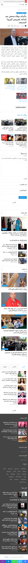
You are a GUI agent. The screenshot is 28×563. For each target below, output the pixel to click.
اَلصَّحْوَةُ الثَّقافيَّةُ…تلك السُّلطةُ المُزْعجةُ (18, 240)
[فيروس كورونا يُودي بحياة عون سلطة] (21, 96)
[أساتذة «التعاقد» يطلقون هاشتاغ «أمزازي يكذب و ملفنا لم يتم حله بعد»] (22, 541)
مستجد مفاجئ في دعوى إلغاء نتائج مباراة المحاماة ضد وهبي (10, 393)
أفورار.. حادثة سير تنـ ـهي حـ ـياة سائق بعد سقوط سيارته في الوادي (21, 144)
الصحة (19, 471)
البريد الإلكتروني (23, 184)
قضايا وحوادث (19, 13)
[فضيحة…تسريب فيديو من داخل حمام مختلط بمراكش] (22, 439)
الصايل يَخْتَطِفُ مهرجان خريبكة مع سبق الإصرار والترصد (9, 533)
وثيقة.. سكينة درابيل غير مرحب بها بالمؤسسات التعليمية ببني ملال (9, 379)
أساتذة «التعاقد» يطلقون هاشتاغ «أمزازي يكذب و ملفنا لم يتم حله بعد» (10, 540)
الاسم (25, 178)
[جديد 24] (21, 4)
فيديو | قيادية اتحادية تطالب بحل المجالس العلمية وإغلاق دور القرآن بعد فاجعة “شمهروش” (9, 246)
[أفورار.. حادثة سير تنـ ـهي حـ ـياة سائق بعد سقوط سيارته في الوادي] (21, 137)
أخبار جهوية (17, 468)
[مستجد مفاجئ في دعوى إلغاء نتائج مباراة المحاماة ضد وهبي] (22, 395)
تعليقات (5, 366)
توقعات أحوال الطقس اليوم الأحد (17, 289)
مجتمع (11, 479)
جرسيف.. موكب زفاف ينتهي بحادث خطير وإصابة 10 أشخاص (7, 128)
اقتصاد (4, 468)
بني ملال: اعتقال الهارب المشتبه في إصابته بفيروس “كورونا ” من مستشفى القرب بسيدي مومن (21, 88)
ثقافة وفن (24, 474)
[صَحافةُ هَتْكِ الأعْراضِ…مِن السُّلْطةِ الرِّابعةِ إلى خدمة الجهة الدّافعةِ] (22, 527)
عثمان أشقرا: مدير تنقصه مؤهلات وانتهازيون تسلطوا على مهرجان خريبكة (14, 234)
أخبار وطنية (10, 468)
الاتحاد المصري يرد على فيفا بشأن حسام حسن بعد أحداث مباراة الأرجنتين (15, 309)
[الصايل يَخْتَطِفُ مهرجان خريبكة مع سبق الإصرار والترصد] (22, 534)
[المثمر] (14, 202)
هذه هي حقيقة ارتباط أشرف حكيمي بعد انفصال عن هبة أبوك (10, 386)
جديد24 (18, 474)
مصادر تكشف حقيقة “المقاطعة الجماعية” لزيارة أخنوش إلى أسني (15, 331)
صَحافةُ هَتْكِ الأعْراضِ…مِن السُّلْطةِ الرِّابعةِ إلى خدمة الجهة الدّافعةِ (9, 526)
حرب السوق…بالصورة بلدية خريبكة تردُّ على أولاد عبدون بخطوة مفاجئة (9, 547)
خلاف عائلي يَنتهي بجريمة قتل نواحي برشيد (7, 143)
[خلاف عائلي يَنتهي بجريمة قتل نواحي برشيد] (7, 137)
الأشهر (23, 366)
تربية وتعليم (9, 471)
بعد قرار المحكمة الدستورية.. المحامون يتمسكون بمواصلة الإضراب (21, 128)
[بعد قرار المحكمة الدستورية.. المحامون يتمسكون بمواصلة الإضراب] (21, 122)
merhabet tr (23, 468)
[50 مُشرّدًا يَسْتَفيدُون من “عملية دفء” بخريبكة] (22, 254)
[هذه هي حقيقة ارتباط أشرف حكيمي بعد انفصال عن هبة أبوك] (22, 388)
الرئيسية (23, 9)
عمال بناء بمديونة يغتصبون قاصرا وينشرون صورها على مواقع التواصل (9, 430)
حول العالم (13, 474)
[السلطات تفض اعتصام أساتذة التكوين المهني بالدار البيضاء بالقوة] (22, 261)
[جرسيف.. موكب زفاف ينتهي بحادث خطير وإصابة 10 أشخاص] (7, 122)
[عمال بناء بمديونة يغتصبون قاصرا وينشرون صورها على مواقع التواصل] (22, 432)
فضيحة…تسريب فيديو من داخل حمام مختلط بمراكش (10, 437)
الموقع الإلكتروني (23, 190)
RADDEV (7, 557)
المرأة (14, 471)
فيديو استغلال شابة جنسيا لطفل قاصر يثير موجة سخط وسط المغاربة (10, 401)
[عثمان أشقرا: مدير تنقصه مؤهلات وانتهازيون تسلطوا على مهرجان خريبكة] (22, 494)
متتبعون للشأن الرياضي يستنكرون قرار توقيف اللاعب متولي (9, 372)
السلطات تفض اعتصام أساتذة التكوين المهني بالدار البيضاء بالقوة (9, 259)
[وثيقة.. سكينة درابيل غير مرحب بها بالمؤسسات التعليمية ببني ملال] (22, 381)
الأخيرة (14, 366)
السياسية (24, 471)
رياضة (7, 474)
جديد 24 (22, 26)
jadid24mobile (20, 107)
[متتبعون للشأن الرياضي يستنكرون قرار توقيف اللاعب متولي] (22, 374)
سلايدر (19, 9)
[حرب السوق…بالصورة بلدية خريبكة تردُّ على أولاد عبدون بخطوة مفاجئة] (22, 549)
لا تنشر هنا (16, 479)
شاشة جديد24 (18, 476)
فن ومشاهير (11, 476)
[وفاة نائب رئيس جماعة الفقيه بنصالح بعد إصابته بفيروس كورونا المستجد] (9, 81)
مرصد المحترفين (22, 481)
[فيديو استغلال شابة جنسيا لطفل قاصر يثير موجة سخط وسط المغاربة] (22, 401)
